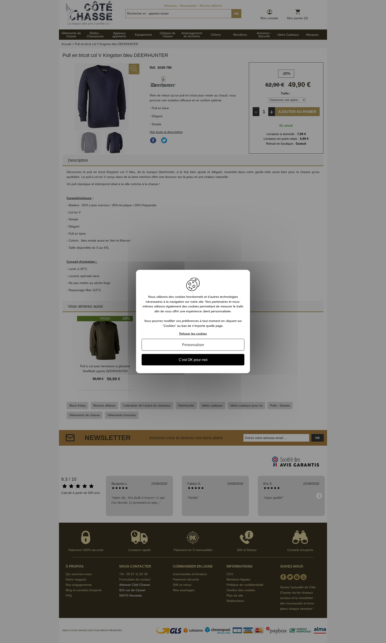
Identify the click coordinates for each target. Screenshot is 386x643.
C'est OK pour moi (193, 359)
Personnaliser (193, 345)
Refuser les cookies (193, 333)
